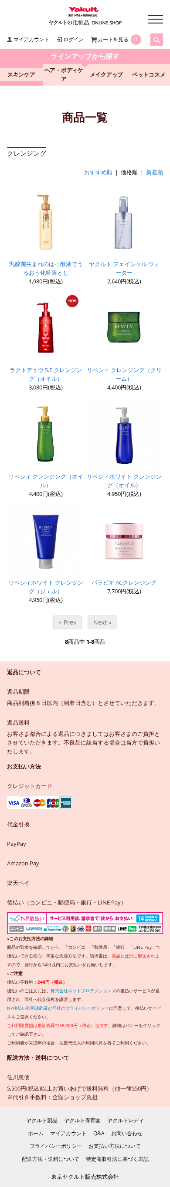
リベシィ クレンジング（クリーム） (124, 374)
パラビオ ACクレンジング (124, 582)
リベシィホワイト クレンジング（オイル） (124, 481)
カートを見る (113, 39)
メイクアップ (106, 74)
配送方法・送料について (50, 1159)
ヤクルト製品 (42, 1120)
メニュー (155, 19)
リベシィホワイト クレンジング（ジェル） (45, 587)
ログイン (73, 39)
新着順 (154, 172)
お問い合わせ (127, 1133)
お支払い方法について (114, 1146)
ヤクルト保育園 (82, 1120)
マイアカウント (31, 39)
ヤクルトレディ (125, 1120)
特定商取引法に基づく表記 (117, 1159)
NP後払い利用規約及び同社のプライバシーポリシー (58, 1008)
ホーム (36, 1133)
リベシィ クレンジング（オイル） (45, 481)
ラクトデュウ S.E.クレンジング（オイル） (46, 374)
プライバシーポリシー (56, 1146)
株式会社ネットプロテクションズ (83, 991)
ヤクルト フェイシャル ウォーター (124, 268)
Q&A (99, 1133)
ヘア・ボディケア (63, 74)
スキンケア (21, 74)
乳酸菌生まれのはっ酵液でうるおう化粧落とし (46, 268)
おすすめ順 (98, 172)
